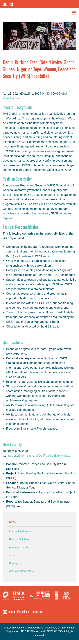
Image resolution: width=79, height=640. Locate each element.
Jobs (12, 555)
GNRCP (8, 4)
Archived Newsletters (21, 571)
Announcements (18, 547)
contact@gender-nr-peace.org (25, 611)
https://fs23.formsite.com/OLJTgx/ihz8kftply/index (38, 455)
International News (20, 531)
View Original (11, 98)
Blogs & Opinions (19, 539)
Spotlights (15, 563)
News (12, 522)
